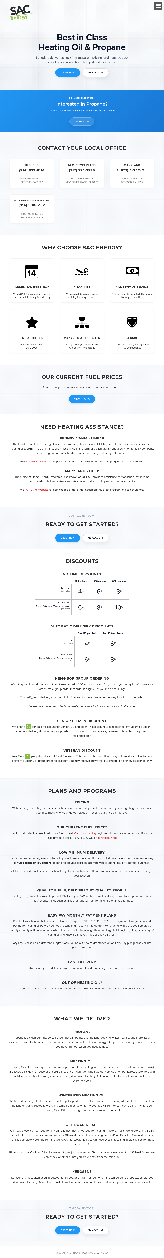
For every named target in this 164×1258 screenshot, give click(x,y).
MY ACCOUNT (95, 72)
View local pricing (85, 833)
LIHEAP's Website (37, 461)
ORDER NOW (68, 72)
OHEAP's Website (37, 489)
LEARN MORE (82, 121)
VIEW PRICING (82, 398)
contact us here (107, 838)
